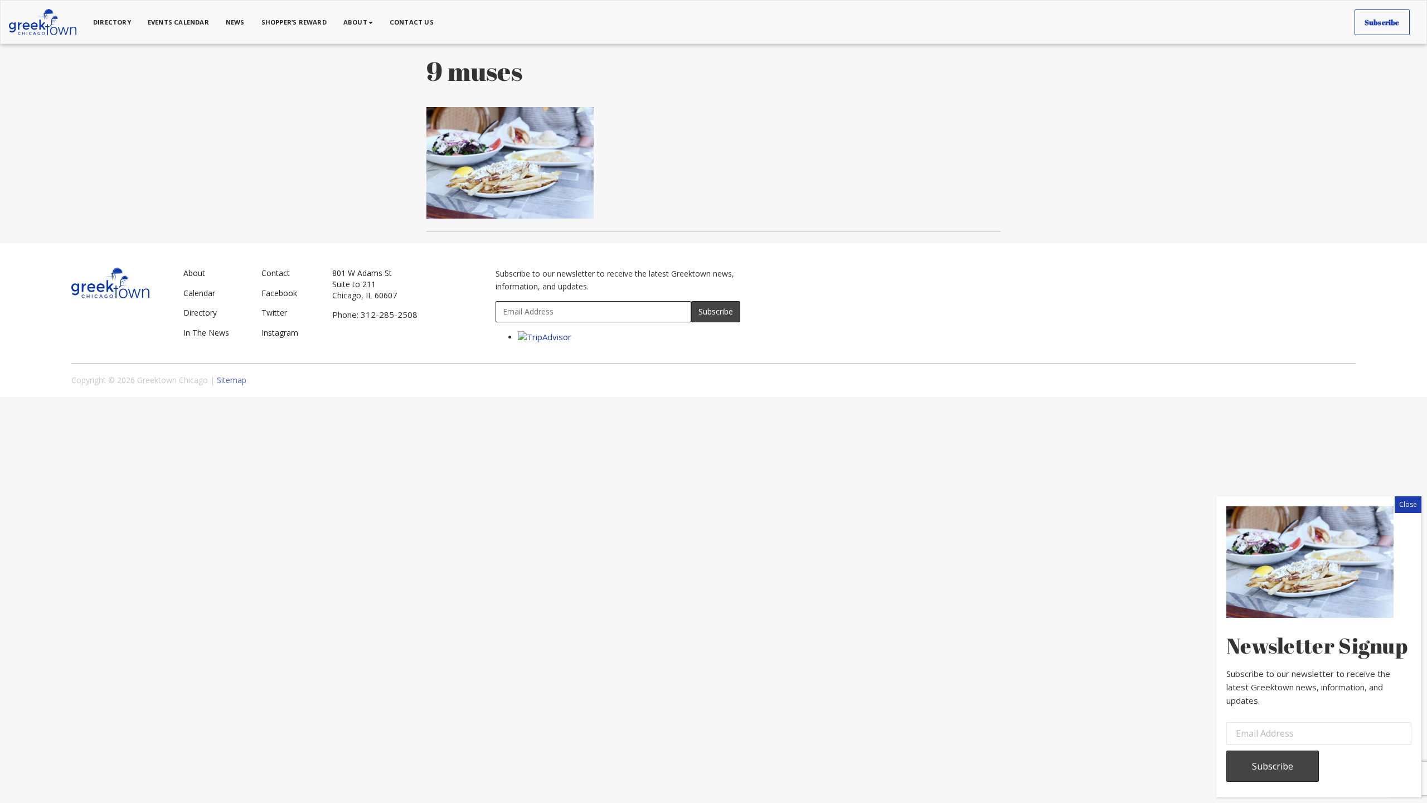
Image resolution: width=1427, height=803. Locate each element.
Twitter (274, 312)
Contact (275, 273)
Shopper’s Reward (294, 22)
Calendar (199, 293)
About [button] (355, 22)
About (194, 273)
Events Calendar (178, 22)
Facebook (279, 293)
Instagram (279, 332)
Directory (112, 22)
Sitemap (231, 380)
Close (1408, 504)
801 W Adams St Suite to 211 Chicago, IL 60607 (364, 284)
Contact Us (412, 22)
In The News (206, 332)
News (235, 22)
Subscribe (1382, 22)
